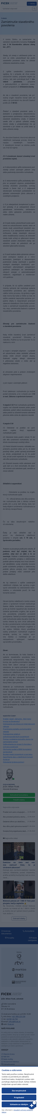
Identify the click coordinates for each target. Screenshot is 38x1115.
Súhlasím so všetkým (19, 1104)
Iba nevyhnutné (19, 1090)
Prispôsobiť (19, 1097)
